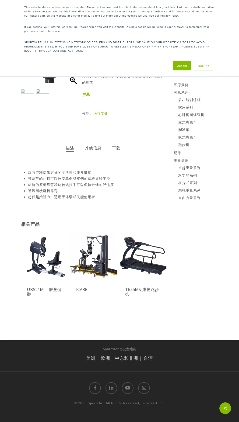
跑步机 (184, 144)
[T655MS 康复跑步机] (142, 256)
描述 (70, 148)
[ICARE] (93, 256)
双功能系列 (187, 175)
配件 (177, 152)
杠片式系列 (187, 182)
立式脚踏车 (187, 122)
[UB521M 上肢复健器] (44, 256)
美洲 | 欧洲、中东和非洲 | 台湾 (119, 358)
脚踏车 (184, 129)
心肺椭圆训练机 (191, 114)
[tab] (70, 148)
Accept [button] (182, 66)
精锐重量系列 (189, 190)
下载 (116, 148)
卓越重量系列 (189, 167)
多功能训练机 (189, 99)
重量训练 (181, 160)
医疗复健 (101, 113)
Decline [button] (203, 66)
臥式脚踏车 (187, 137)
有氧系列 (181, 92)
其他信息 (93, 148)
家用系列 (185, 107)
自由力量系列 (189, 197)
